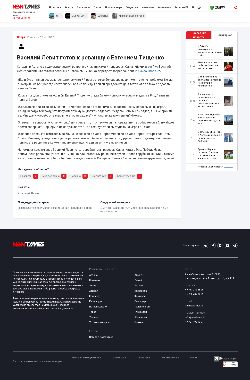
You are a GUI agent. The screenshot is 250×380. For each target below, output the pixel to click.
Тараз (92, 312)
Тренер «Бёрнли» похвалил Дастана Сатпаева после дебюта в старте (208, 154)
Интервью (148, 7)
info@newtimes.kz (195, 317)
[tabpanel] (211, 106)
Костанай (140, 296)
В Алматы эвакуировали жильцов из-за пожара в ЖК (210, 50)
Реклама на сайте (170, 358)
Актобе (139, 285)
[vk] (205, 245)
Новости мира (113, 7)
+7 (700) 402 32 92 (21, 18)
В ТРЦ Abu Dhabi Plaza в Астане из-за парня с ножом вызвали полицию (210, 136)
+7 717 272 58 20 (194, 289)
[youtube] (227, 245)
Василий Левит (29, 193)
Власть (68, 7)
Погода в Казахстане (101, 337)
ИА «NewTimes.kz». (148, 71)
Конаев (139, 322)
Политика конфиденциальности (85, 358)
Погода (196, 7)
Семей (138, 280)
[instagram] (220, 245)
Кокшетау (95, 296)
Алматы (139, 275)
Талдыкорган (142, 306)
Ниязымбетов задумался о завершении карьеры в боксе (55, 207)
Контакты (194, 358)
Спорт (97, 7)
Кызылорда (95, 301)
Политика (55, 7)
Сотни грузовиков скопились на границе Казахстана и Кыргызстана (209, 81)
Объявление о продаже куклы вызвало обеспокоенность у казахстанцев (208, 100)
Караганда (141, 290)
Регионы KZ (181, 7)
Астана (93, 275)
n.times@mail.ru (194, 305)
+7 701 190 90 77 (194, 321)
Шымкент (94, 280)
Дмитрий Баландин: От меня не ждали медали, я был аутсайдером (134, 209)
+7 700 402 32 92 (194, 294)
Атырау (93, 290)
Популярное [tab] (224, 35)
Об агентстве (144, 358)
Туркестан (141, 312)
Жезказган (141, 317)
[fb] (213, 245)
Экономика (83, 7)
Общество (132, 7)
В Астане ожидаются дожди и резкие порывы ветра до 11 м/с (209, 119)
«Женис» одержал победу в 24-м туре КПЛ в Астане (208, 65)
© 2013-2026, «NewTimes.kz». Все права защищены (37, 361)
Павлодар (140, 301)
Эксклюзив (164, 7)
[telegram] (235, 245)
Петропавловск (98, 306)
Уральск (94, 317)
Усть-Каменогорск (100, 322)
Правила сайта (119, 358)
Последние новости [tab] (198, 35)
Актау (92, 285)
